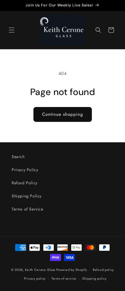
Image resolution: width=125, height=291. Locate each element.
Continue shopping (62, 114)
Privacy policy (35, 278)
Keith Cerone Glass (40, 269)
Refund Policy (25, 183)
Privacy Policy (25, 170)
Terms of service (63, 278)
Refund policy (103, 269)
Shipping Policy (27, 196)
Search (18, 156)
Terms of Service (27, 209)
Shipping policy (94, 278)
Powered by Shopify (71, 269)
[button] (11, 30)
